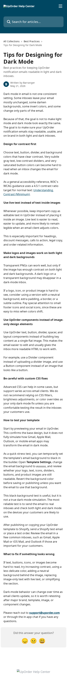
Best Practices (32, 41)
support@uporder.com (44, 613)
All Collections (11, 41)
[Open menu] (60, 6)
